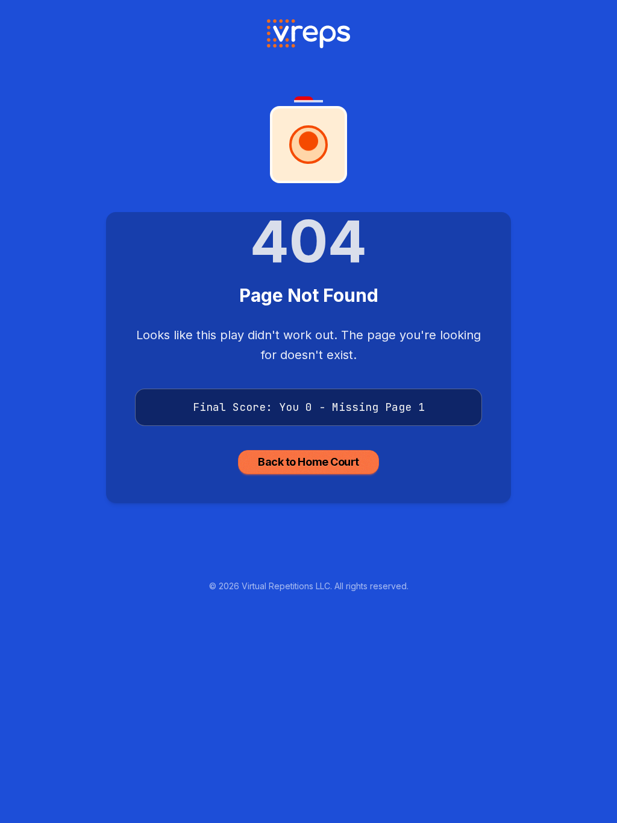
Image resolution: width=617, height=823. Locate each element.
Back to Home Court (308, 461)
